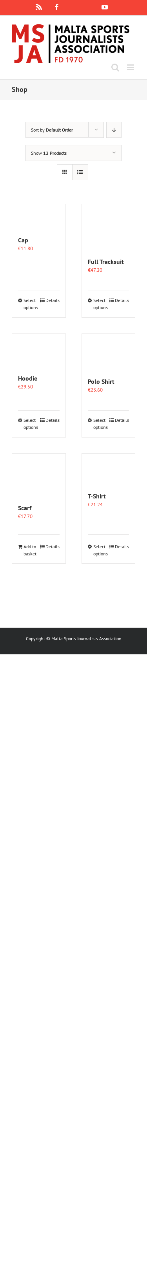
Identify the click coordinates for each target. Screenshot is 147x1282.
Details (52, 300)
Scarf (24, 508)
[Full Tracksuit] (108, 226)
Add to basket (30, 550)
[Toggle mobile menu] (131, 67)
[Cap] (38, 215)
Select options (31, 303)
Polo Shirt (101, 381)
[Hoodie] (38, 350)
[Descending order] (114, 130)
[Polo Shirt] (108, 351)
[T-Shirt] (108, 468)
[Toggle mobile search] (115, 67)
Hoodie (27, 378)
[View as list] (80, 172)
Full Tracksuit (106, 262)
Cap (23, 240)
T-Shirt (97, 496)
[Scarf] (38, 475)
